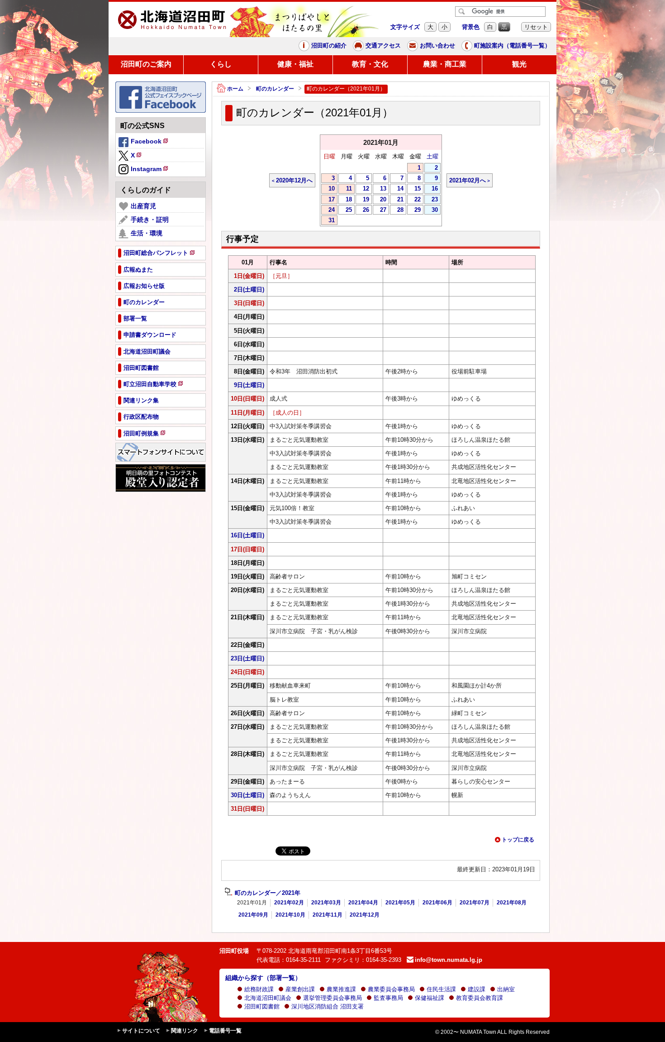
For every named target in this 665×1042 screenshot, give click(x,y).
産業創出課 (300, 989)
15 (414, 189)
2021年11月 (327, 915)
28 (397, 210)
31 (328, 221)
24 (328, 210)
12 (362, 189)
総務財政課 (259, 989)
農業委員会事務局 (391, 989)
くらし (221, 64)
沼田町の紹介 (329, 45)
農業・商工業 (444, 64)
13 (379, 189)
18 (345, 200)
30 (431, 210)
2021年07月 (474, 902)
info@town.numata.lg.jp (448, 959)
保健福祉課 (429, 997)
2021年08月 (512, 902)
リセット (536, 27)
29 (414, 210)
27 (379, 210)
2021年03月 (326, 902)
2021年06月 (437, 902)
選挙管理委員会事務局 (332, 997)
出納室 (506, 989)
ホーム (235, 88)
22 (414, 200)
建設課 (476, 989)
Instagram (150, 170)
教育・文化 (370, 64)
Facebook (150, 143)
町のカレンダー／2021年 (267, 893)
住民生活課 (441, 989)
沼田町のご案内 (146, 64)
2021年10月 (290, 915)
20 (379, 200)
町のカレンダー (275, 88)
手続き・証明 (150, 219)
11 (345, 189)
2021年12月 (365, 915)
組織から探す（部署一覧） (263, 977)
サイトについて (141, 1031)
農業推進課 (341, 989)
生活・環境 (146, 233)
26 (362, 210)
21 (397, 200)
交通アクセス (383, 45)
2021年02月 (289, 902)
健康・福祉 (295, 64)
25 (345, 210)
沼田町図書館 (262, 1006)
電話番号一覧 (225, 1031)
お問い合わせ (437, 45)
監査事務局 (388, 997)
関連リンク (184, 1031)
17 (328, 200)
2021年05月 (400, 902)
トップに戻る (518, 839)
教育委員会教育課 (479, 997)
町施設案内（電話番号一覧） (512, 45)
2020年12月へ (294, 180)
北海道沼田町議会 (267, 997)
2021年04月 (363, 902)
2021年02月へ (467, 180)
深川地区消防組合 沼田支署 (327, 1006)
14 (397, 189)
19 (362, 200)
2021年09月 (253, 915)
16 (431, 189)
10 (328, 189)
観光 (519, 64)
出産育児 (143, 206)
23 (431, 200)
